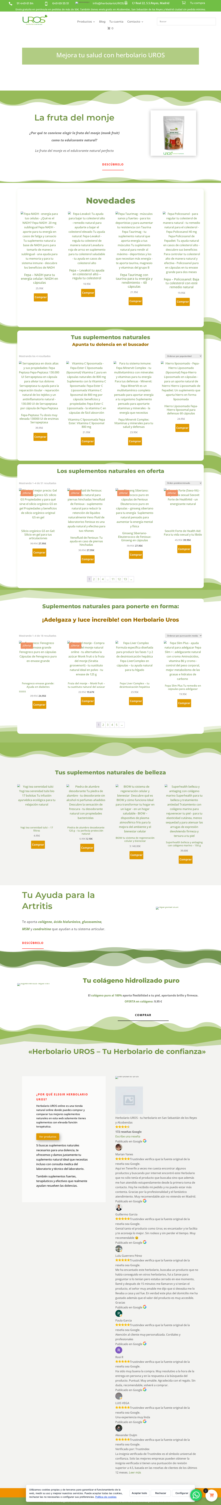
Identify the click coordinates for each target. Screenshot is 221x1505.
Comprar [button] (41, 297)
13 (125, 579)
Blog (102, 21)
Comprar (143, 1015)
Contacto (133, 21)
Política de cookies (106, 1496)
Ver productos (47, 1136)
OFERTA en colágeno (139, 1001)
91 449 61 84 (25, 3)
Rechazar (160, 1493)
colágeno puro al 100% (106, 995)
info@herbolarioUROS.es (110, 3)
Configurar (181, 1493)
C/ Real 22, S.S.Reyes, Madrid (150, 3)
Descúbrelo (113, 164)
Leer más (135, 1472)
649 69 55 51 (60, 3)
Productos (84, 21)
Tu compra (197, 3)
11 (113, 579)
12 (119, 579)
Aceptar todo (139, 1493)
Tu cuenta (116, 21)
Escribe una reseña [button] (127, 1136)
